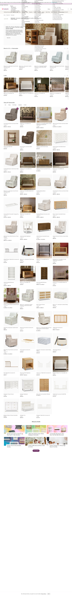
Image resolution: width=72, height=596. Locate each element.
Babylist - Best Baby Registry (5, 9)
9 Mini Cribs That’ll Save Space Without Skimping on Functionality (36, 434)
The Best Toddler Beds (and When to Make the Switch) (36, 446)
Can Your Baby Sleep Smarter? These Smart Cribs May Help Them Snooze (57, 434)
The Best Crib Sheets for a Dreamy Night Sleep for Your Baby (57, 446)
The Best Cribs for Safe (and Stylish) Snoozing (14, 446)
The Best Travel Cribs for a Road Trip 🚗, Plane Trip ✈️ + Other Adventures (15, 434)
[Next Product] (67, 48)
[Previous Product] (65, 48)
